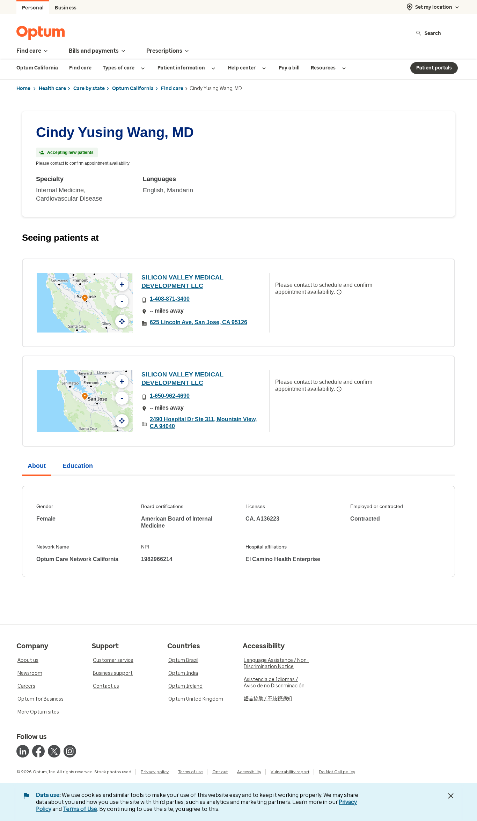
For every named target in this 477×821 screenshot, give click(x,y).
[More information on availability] (339, 292)
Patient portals (434, 68)
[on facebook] (38, 751)
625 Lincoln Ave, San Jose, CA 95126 (198, 322)
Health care (52, 88)
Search (433, 33)
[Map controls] (122, 321)
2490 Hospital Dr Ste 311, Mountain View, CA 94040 (203, 422)
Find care (172, 88)
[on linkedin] (22, 751)
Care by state (89, 88)
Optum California (133, 88)
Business (65, 8)
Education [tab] (78, 465)
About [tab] (37, 465)
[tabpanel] (238, 531)
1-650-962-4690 (170, 396)
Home (23, 88)
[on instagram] (70, 751)
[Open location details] (85, 299)
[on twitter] (54, 751)
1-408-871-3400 (170, 299)
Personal (33, 8)
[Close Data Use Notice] (451, 796)
